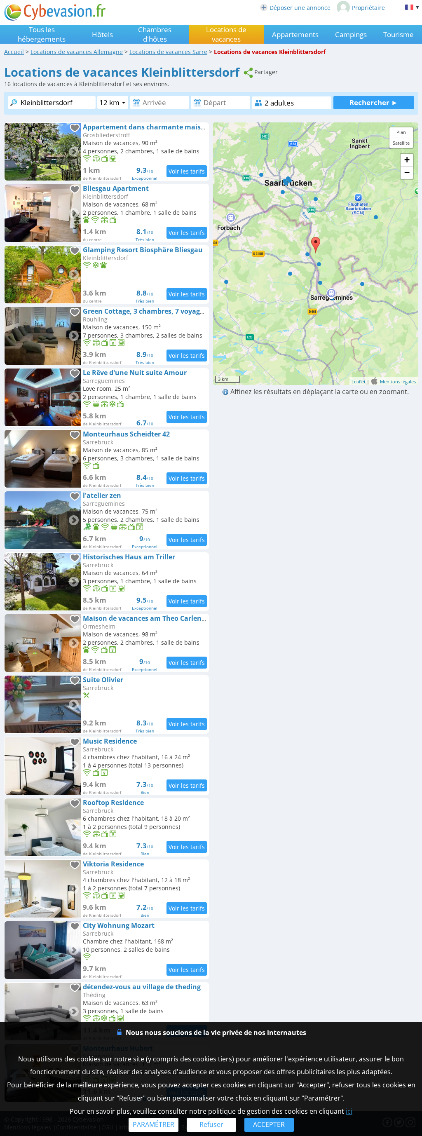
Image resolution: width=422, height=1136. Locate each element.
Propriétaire (368, 8)
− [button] (407, 172)
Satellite (401, 143)
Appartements (295, 34)
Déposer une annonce (300, 8)
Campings (351, 34)
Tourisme (398, 34)
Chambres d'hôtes (154, 34)
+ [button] (407, 160)
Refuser (211, 1124)
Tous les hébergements (42, 34)
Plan (401, 132)
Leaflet (359, 381)
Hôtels (102, 34)
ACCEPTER (269, 1124)
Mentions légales (398, 381)
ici (349, 1111)
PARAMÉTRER (153, 1124)
